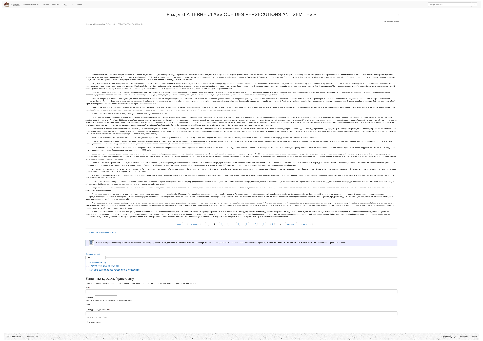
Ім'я (88, 287)
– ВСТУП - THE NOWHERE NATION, (416, 15)
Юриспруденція (449, 336)
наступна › (291, 224)
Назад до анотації (93, 254)
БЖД (64, 4)
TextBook (14, 4)
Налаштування (393, 21)
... (71, 4)
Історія (474, 336)
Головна (89, 24)
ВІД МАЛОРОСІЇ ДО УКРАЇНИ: (130, 24)
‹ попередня (194, 224)
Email (88, 304)
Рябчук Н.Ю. (111, 24)
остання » (307, 224)
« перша (177, 224)
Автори (80, 4)
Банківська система (51, 4)
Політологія (99, 24)
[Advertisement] (161, 48)
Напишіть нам (32, 336)
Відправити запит (94, 322)
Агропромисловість (31, 4)
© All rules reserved (15, 336)
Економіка (464, 336)
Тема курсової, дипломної (98, 309)
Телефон (90, 297)
